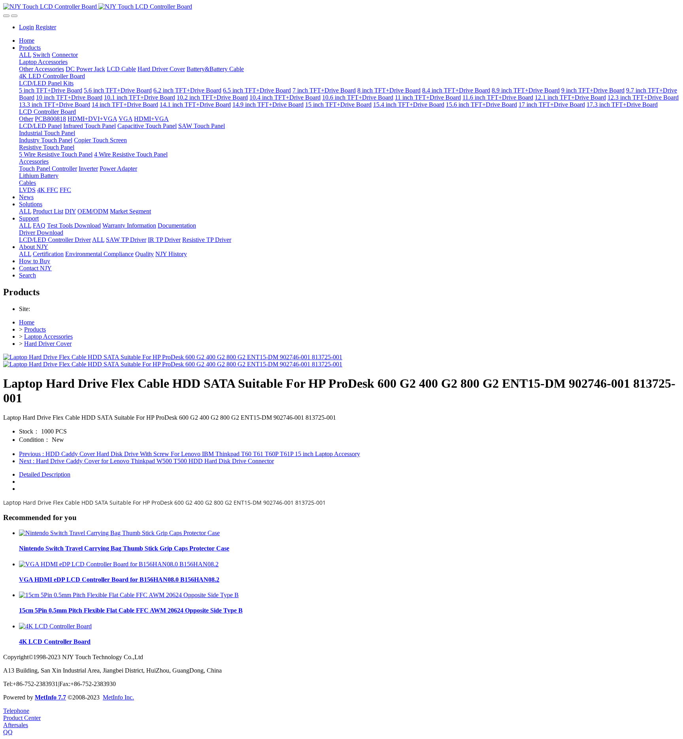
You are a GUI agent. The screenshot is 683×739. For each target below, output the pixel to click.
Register (46, 27)
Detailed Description (44, 474)
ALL (25, 54)
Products (35, 329)
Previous (189, 454)
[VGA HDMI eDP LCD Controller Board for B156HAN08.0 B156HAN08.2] (119, 564)
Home (26, 40)
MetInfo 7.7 (50, 697)
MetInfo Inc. (118, 697)
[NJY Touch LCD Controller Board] (341, 6)
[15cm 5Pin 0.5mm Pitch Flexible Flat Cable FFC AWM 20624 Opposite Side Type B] (129, 595)
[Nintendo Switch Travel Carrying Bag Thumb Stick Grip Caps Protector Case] (119, 533)
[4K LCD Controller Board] (55, 626)
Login (26, 27)
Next (146, 461)
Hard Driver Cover (48, 343)
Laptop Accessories (48, 336)
